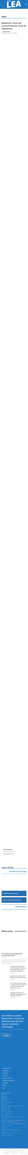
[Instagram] (22, 1131)
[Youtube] (25, 1131)
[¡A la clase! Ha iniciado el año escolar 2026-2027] (14, 943)
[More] (17, 36)
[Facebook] (3, 36)
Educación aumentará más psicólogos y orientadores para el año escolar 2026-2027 (18, 994)
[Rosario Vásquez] (7, 843)
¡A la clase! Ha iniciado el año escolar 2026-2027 (12, 954)
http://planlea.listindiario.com (9, 851)
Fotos (4, 16)
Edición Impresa (20, 907)
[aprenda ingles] (14, 878)
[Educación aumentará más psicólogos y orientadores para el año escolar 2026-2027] (5, 994)
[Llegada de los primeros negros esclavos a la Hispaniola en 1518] (5, 977)
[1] (14, 885)
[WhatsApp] (13, 36)
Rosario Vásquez (8, 849)
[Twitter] (8, 36)
